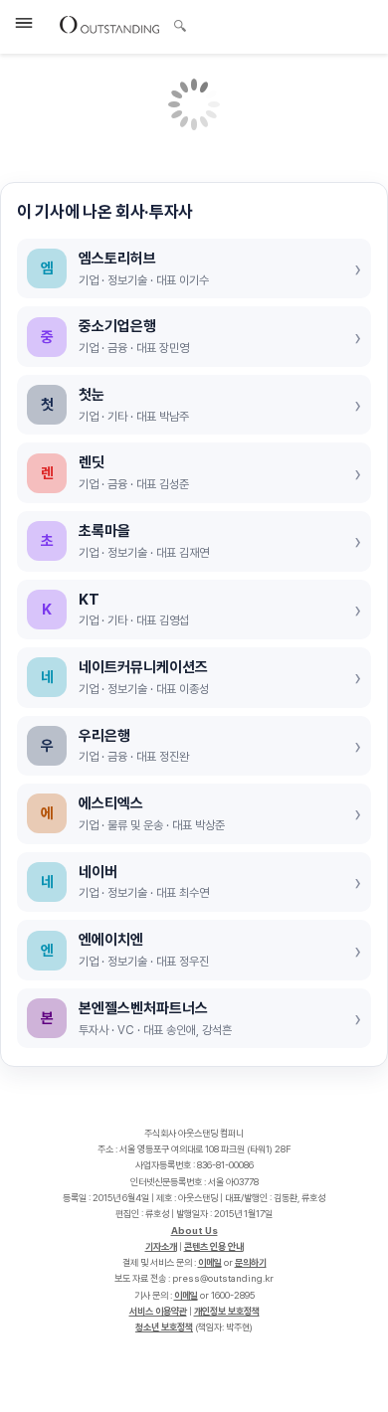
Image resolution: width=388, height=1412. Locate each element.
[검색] (174, 23)
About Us (194, 1230)
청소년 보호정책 (164, 1327)
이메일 (210, 1262)
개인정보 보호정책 (227, 1311)
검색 (180, 28)
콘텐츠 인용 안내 (214, 1246)
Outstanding (109, 24)
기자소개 (161, 1246)
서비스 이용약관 (158, 1311)
